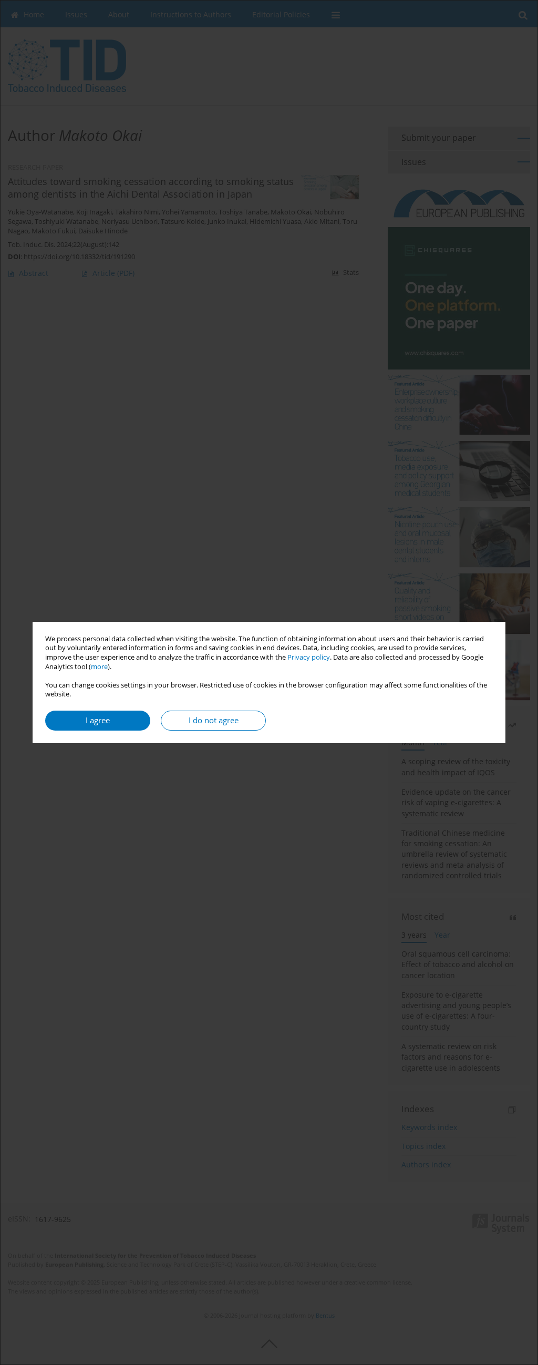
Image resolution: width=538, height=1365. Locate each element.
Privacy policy (308, 657)
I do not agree (214, 720)
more (99, 666)
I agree (98, 720)
